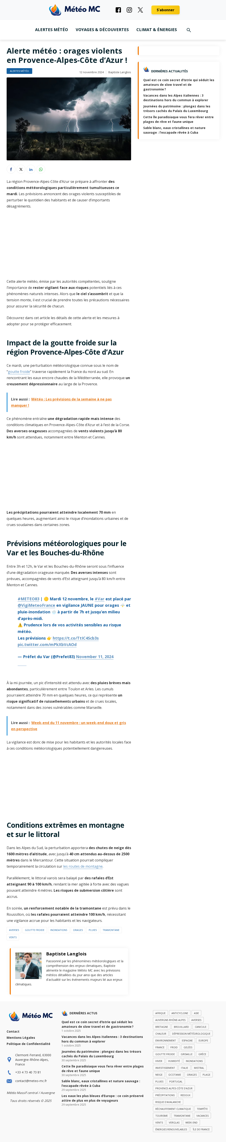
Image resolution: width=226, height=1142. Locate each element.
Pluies (93, 930)
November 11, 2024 (94, 656)
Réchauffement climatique (173, 1108)
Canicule (200, 1026)
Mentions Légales (21, 1037)
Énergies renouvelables (171, 1129)
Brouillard (181, 1026)
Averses (14, 930)
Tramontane (111, 930)
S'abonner (165, 9)
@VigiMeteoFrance (36, 605)
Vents (13, 937)
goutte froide (19, 371)
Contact (13, 1031)
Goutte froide (34, 930)
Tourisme (161, 1115)
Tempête (202, 1108)
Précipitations (165, 1095)
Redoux (185, 1095)
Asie (196, 1013)
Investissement (165, 1067)
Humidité (174, 1061)
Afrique (160, 1013)
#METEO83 (28, 598)
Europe (203, 1040)
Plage (206, 1074)
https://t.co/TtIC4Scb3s (76, 638)
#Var (99, 598)
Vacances (202, 1115)
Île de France (201, 1129)
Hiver (158, 1061)
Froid (174, 1047)
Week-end (191, 1122)
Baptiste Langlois (119, 72)
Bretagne (161, 1026)
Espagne (187, 1040)
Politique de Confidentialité (28, 1044)
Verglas (174, 1122)
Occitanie (174, 1074)
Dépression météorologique (191, 1033)
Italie (184, 1067)
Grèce (202, 1054)
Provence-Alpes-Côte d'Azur (173, 1088)
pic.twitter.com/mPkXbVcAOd (47, 644)
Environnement (165, 1040)
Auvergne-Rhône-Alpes (170, 1020)
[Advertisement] (69, 246)
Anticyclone (179, 1013)
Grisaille (186, 1054)
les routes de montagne (83, 866)
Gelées (188, 1047)
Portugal (176, 1081)
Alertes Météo (51, 29)
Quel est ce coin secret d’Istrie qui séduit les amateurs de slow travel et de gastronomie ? (178, 84)
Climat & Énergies (156, 29)
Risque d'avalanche (168, 1102)
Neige (158, 1074)
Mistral (199, 1067)
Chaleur (160, 1033)
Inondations (58, 930)
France (159, 1047)
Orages (78, 930)
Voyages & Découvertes (102, 29)
